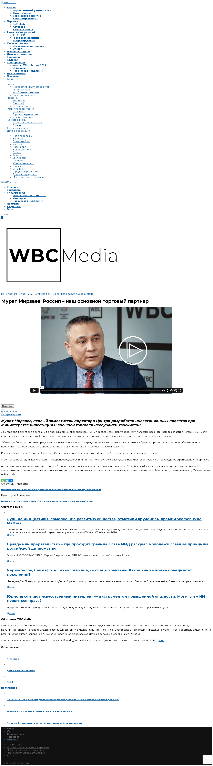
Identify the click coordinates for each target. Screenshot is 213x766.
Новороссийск (22, 149)
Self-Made (19, 24)
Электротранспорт (25, 18)
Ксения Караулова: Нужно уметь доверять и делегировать (39, 711)
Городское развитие (26, 37)
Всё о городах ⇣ (22, 136)
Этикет (17, 48)
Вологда (18, 138)
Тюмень (17, 155)
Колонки (12, 59)
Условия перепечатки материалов (28, 747)
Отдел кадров (22, 13)
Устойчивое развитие (27, 15)
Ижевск (17, 144)
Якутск (17, 166)
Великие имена (23, 29)
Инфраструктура (24, 40)
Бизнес (11, 7)
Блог (10, 79)
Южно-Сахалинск (23, 163)
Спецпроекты (16, 62)
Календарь (14, 57)
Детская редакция (19, 54)
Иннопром (19, 68)
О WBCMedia (14, 744)
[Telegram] (7, 480)
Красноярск (20, 147)
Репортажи (13, 659)
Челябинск (19, 160)
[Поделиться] (2, 409)
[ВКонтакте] (11, 480)
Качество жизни (17, 43)
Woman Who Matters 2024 (29, 65)
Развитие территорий (21, 32)
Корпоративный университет (32, 10)
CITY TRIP (19, 35)
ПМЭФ (10, 682)
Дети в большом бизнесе (21, 670)
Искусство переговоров (28, 46)
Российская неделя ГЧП (28, 70)
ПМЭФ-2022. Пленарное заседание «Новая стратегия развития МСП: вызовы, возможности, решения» (63, 699)
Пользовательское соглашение (26, 753)
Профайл (13, 76)
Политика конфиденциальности (27, 750)
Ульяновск (19, 158)
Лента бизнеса (16, 73)
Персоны (13, 21)
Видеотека (14, 206)
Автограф (19, 26)
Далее (11, 535)
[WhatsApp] (3, 480)
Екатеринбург (21, 141)
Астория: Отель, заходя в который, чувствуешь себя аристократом (44, 723)
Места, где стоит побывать (28, 177)
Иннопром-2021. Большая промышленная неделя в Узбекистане (53, 294)
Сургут (17, 152)
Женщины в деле (18, 51)
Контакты (12, 755)
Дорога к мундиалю (25, 174)
